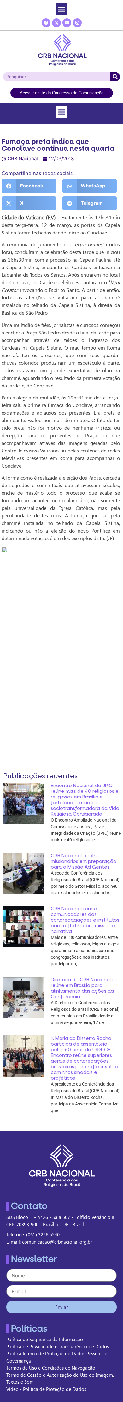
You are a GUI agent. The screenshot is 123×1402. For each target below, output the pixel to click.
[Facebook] (46, 22)
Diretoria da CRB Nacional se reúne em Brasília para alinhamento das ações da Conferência (84, 988)
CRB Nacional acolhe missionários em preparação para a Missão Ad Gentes (83, 861)
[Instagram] (77, 22)
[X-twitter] (56, 22)
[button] (61, 9)
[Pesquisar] (115, 76)
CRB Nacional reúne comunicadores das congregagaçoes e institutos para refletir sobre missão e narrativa (85, 919)
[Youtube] (66, 22)
